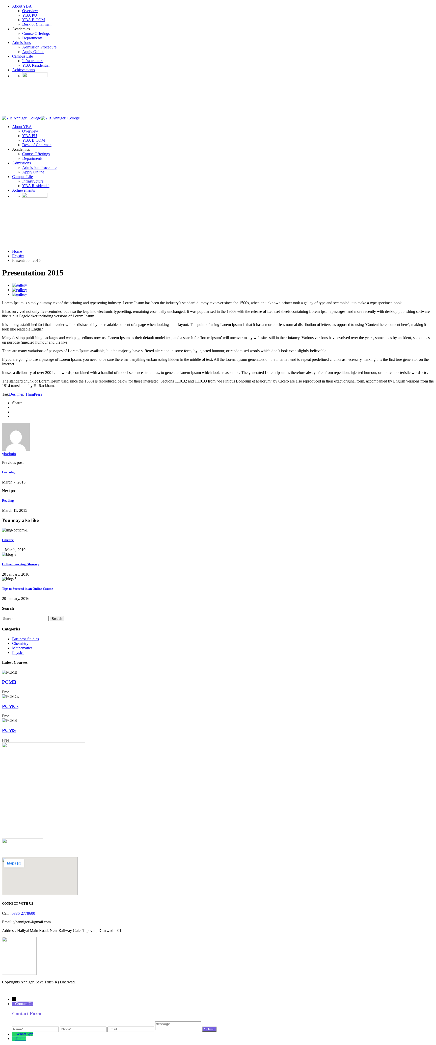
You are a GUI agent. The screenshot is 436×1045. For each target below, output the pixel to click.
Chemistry (20, 643)
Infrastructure (32, 61)
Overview (30, 11)
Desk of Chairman (36, 24)
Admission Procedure (39, 47)
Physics (18, 652)
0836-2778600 (23, 913)
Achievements (23, 70)
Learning (8, 472)
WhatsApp (24, 1034)
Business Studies (25, 639)
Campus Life (22, 56)
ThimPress (33, 394)
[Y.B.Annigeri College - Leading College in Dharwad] (21, 118)
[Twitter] (13, 412)
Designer (16, 394)
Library (8, 540)
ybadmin (9, 454)
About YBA (22, 6)
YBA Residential (35, 65)
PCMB (9, 682)
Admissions (21, 42)
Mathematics (22, 648)
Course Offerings (36, 33)
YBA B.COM (33, 20)
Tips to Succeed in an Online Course (27, 589)
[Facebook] (13, 407)
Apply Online (33, 51)
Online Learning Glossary (20, 564)
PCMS (9, 730)
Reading (8, 500)
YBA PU (29, 15)
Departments (32, 38)
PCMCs (10, 706)
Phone (21, 1038)
